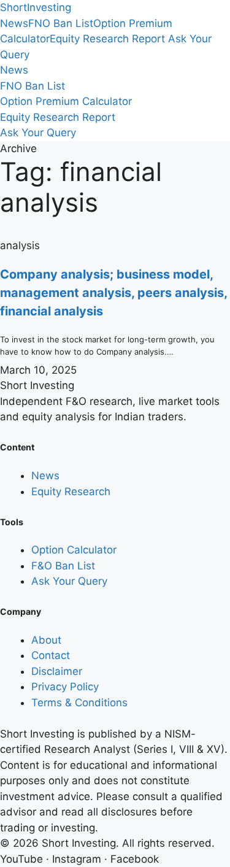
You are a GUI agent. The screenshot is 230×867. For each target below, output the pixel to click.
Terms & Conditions (79, 702)
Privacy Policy (65, 686)
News (14, 23)
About (46, 640)
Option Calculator (74, 550)
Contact (50, 655)
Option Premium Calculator (66, 101)
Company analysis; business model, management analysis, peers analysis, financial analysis (114, 292)
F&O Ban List (63, 566)
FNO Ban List (60, 23)
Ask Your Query (38, 132)
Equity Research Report (107, 39)
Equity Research (70, 491)
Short (35, 7)
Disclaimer (56, 671)
